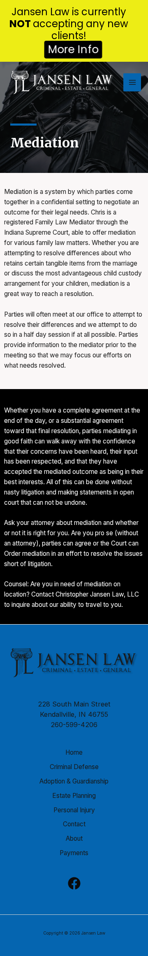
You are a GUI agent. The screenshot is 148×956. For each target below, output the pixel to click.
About (74, 838)
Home (74, 752)
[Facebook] (74, 883)
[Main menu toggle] (132, 82)
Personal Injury (74, 810)
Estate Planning (74, 796)
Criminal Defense (74, 767)
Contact (74, 824)
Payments (74, 853)
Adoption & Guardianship (74, 781)
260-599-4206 (74, 724)
